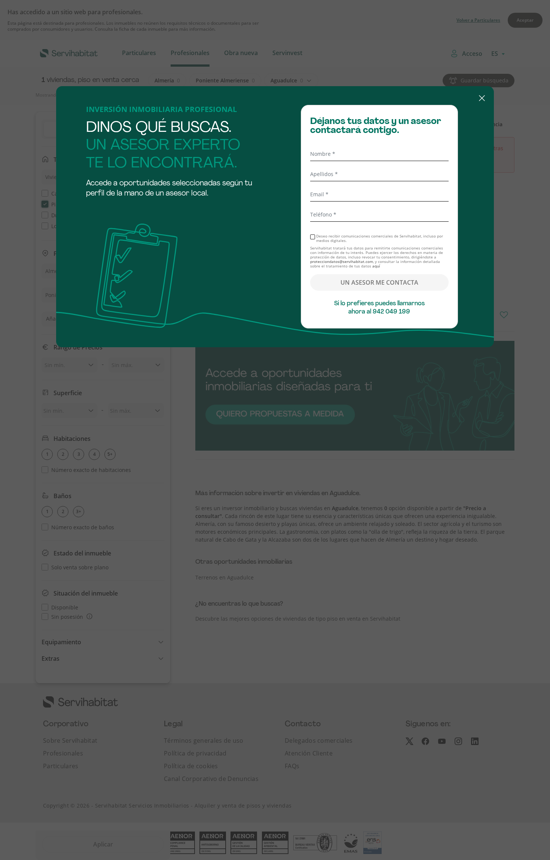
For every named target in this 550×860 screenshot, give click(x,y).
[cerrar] (275, 99)
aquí (376, 266)
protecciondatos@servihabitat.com (341, 261)
